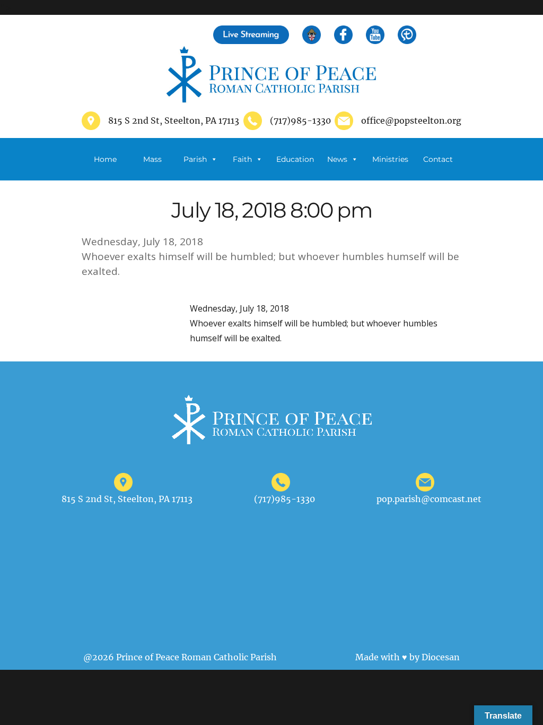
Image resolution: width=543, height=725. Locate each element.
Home (105, 159)
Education (295, 159)
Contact (438, 159)
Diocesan (441, 657)
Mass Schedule (153, 167)
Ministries (390, 159)
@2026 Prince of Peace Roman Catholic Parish (180, 657)
